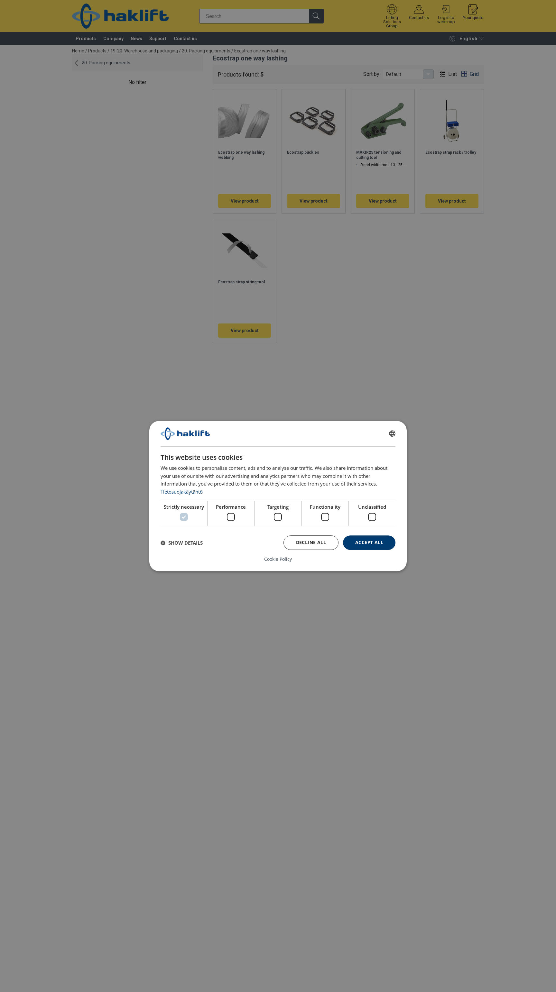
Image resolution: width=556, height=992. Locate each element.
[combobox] (392, 434)
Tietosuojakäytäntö (182, 491)
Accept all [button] (369, 542)
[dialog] (278, 496)
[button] (182, 542)
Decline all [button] (311, 542)
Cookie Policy (278, 559)
